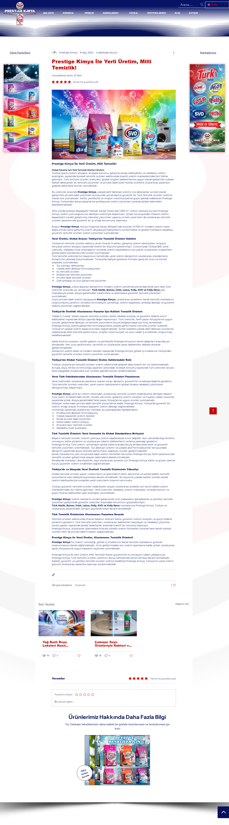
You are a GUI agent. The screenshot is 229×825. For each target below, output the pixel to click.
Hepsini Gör (182, 603)
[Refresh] (213, 410)
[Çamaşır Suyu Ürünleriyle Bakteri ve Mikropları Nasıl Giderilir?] (114, 623)
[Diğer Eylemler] (174, 53)
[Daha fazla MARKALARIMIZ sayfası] (119, 13)
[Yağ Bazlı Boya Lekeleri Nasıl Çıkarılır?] (62, 623)
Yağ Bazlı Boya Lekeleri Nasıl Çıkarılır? (55, 643)
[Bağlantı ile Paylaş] (53, 574)
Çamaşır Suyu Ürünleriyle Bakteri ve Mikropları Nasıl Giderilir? (113, 643)
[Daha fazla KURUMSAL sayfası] (75, 13)
